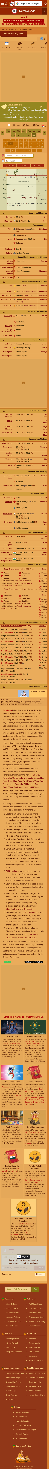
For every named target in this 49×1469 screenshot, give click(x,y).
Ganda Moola (34, 1343)
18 (10, 147)
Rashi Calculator (22, 1421)
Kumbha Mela (21, 1438)
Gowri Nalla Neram (37, 1378)
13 (26, 143)
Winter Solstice (12, 1326)
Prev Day (10, 165)
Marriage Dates (12, 1339)
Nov (28, 135)
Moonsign (8, 316)
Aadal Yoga (38, 117)
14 (31, 143)
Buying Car (11, 1347)
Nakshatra (33, 1356)
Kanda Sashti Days (37, 1395)
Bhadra (22, 117)
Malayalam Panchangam (26, 1430)
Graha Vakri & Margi (37, 1321)
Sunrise (9, 217)
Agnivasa (8, 502)
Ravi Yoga (18, 787)
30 (34, 150)
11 (16, 143)
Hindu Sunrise (21, 1416)
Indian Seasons (22, 1412)
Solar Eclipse (11, 1304)
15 (37, 143)
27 (18, 150)
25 (8, 150)
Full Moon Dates (35, 1304)
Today (23, 165)
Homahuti (8, 498)
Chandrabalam (15, 569)
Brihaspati (28, 909)
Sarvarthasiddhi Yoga (15, 1373)
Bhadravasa (7, 514)
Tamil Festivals (35, 1391)
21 (26, 147)
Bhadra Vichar (34, 1347)
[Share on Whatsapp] (7, 962)
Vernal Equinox (12, 1313)
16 (42, 143)
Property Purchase (14, 1352)
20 (21, 147)
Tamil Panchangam (37, 1373)
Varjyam (8, 459)
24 (42, 147)
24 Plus (36, 125)
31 (39, 150)
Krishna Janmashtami (27, 937)
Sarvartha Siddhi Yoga (24, 784)
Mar (18, 131)
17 (5, 147)
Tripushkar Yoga (15, 781)
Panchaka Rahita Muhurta (11, 626)
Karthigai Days (35, 1386)
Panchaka (7, 778)
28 (23, 150)
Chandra (9, 909)
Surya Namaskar (32, 912)
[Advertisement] (24, 76)
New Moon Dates (36, 1308)
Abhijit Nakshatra (36, 1360)
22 (31, 147)
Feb (13, 131)
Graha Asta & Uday (36, 1317)
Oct (23, 135)
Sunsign (8, 326)
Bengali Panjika (22, 1434)
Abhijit (9, 421)
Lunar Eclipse (12, 1308)
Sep (18, 135)
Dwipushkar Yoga (13, 1382)
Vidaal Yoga (23, 120)
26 (13, 150)
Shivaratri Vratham (11, 117)
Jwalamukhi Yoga (31, 787)
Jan (8, 131)
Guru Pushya (11, 1395)
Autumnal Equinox (13, 1321)
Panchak (32, 1339)
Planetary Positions (36, 1313)
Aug (13, 135)
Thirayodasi (21, 229)
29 (29, 150)
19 (16, 147)
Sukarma (19, 243)
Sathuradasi (21, 235)
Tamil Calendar (35, 1382)
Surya (16, 909)
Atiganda (19, 239)
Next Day (37, 165)
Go (35, 1289)
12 (21, 143)
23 (37, 147)
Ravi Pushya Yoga (31, 781)
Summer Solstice (13, 1317)
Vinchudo (29, 117)
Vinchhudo (28, 778)
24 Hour (26, 125)
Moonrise (8, 221)
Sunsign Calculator (23, 1425)
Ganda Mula (17, 778)
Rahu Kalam (7, 443)
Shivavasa (8, 522)
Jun (34, 131)
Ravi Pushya (11, 1391)
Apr (23, 131)
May (29, 131)
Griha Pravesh (12, 1343)
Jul (39, 131)
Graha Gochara (35, 1326)
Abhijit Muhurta (12, 871)
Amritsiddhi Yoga (13, 1378)
